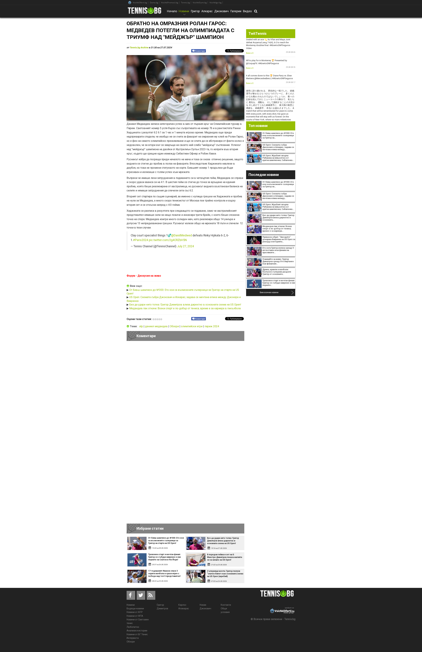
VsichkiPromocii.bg (169, 2)
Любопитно (133, 627)
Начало (172, 11)
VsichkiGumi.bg (200, 2)
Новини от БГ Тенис (137, 634)
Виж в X (250, 53)
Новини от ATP (135, 612)
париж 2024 (212, 326)
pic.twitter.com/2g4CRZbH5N (168, 240)
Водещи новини (135, 608)
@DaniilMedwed (181, 235)
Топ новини (258, 126)
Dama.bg (154, 2)
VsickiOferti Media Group (129, 2)
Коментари (200, 51)
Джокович (221, 11)
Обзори (175, 326)
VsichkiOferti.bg (140, 2)
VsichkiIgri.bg (216, 2)
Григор (195, 11)
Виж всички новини (269, 292)
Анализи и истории (137, 630)
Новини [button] (184, 13)
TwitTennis (258, 33)
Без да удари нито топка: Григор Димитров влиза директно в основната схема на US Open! (185, 304)
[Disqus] (185, 389)
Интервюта (133, 638)
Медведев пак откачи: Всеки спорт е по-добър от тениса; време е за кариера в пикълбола (185, 308)
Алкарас (207, 11)
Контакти (226, 605)
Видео (247, 11)
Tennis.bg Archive (139, 47)
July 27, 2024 (185, 246)
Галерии (235, 11)
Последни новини (264, 175)
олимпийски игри (192, 326)
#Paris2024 (140, 240)
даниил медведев (156, 326)
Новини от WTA (135, 616)
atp (141, 326)
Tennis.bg (185, 2)
